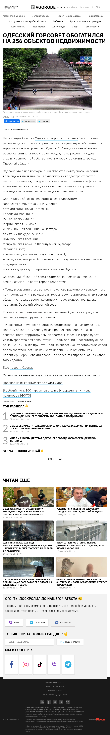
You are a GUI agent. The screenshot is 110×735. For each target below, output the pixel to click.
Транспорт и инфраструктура (85, 21)
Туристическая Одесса (68, 15)
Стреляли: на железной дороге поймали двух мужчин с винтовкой (51, 375)
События (58, 21)
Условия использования (54, 683)
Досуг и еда (59, 26)
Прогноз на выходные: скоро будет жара (33, 383)
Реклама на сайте (55, 691)
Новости (7, 6)
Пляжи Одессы (95, 15)
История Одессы (40, 15)
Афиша (15, 6)
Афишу (73, 7)
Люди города (38, 26)
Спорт (75, 26)
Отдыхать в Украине (14, 15)
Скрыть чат (55, 458)
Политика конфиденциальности (55, 695)
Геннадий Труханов (27, 317)
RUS (98, 7)
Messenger (65, 622)
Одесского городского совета (56, 138)
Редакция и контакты (55, 687)
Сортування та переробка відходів (27, 21)
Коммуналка (17, 26)
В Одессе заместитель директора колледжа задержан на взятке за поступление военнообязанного (56, 427)
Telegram (40, 622)
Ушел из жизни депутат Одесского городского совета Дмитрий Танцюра (53, 439)
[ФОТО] (25, 395)
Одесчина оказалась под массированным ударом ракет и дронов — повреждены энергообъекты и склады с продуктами (56, 415)
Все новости (92, 26)
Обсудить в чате (25, 401)
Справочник (9, 8)
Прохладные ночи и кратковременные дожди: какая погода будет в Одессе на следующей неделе (27, 582)
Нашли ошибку (9, 401)
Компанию (85, 7)
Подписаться (72, 642)
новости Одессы (21, 367)
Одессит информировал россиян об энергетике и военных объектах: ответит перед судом (81, 582)
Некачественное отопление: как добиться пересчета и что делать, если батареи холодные (80, 545)
